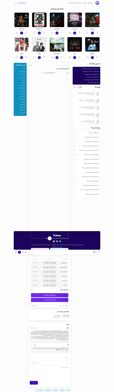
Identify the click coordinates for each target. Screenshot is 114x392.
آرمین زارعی (23, 77)
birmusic (62, 390)
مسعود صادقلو (22, 88)
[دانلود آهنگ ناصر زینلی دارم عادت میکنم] (57, 44)
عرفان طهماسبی (21, 71)
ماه (77, 87)
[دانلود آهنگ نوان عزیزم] (39, 44)
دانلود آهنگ (90, 3)
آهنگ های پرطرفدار (72, 3)
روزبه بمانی (23, 91)
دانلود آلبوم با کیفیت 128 (50, 295)
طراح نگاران (54, 247)
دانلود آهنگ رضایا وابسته (93, 82)
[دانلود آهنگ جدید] (97, 3)
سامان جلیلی (22, 113)
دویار (24, 69)
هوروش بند (22, 102)
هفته (80, 87)
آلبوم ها (84, 3)
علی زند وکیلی (22, 96)
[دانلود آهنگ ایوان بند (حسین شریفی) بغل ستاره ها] (21, 20)
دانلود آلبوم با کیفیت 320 (50, 300)
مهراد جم (23, 82)
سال (74, 87)
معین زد (23, 80)
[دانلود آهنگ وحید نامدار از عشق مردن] (57, 20)
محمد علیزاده (22, 107)
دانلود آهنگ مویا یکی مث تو (93, 77)
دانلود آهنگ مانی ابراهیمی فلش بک (91, 80)
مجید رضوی (23, 74)
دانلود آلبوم (48, 390)
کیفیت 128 (46, 263)
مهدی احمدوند (22, 104)
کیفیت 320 (52, 263)
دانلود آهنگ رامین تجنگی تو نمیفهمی (91, 71)
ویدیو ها (80, 3)
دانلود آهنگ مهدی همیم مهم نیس (91, 74)
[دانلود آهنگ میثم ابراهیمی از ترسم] (92, 44)
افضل (58, 312)
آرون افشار (23, 85)
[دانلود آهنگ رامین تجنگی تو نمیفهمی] (92, 20)
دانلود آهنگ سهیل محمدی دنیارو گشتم (90, 69)
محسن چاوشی (22, 110)
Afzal (47, 246)
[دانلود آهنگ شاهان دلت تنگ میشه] (39, 20)
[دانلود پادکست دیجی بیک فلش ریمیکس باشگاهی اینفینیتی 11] (74, 20)
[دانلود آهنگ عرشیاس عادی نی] (21, 44)
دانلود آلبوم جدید (39, 390)
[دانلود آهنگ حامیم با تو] (74, 44)
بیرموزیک (56, 390)
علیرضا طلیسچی (22, 99)
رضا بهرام (23, 93)
